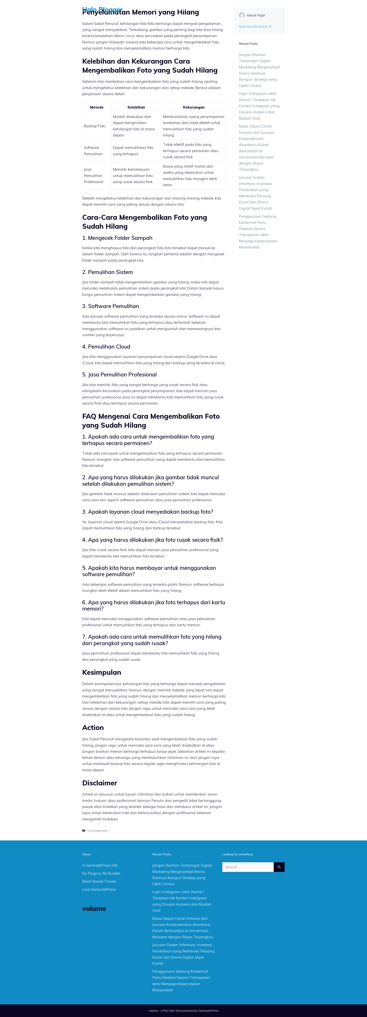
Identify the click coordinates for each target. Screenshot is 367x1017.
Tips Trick (188, 9)
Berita (168, 9)
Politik (250, 9)
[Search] (279, 867)
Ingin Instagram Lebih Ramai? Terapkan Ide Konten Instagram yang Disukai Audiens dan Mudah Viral (259, 105)
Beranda (150, 9)
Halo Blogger (102, 9)
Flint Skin (169, 1010)
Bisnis (229, 9)
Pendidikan (210, 9)
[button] (279, 9)
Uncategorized (97, 830)
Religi (267, 9)
